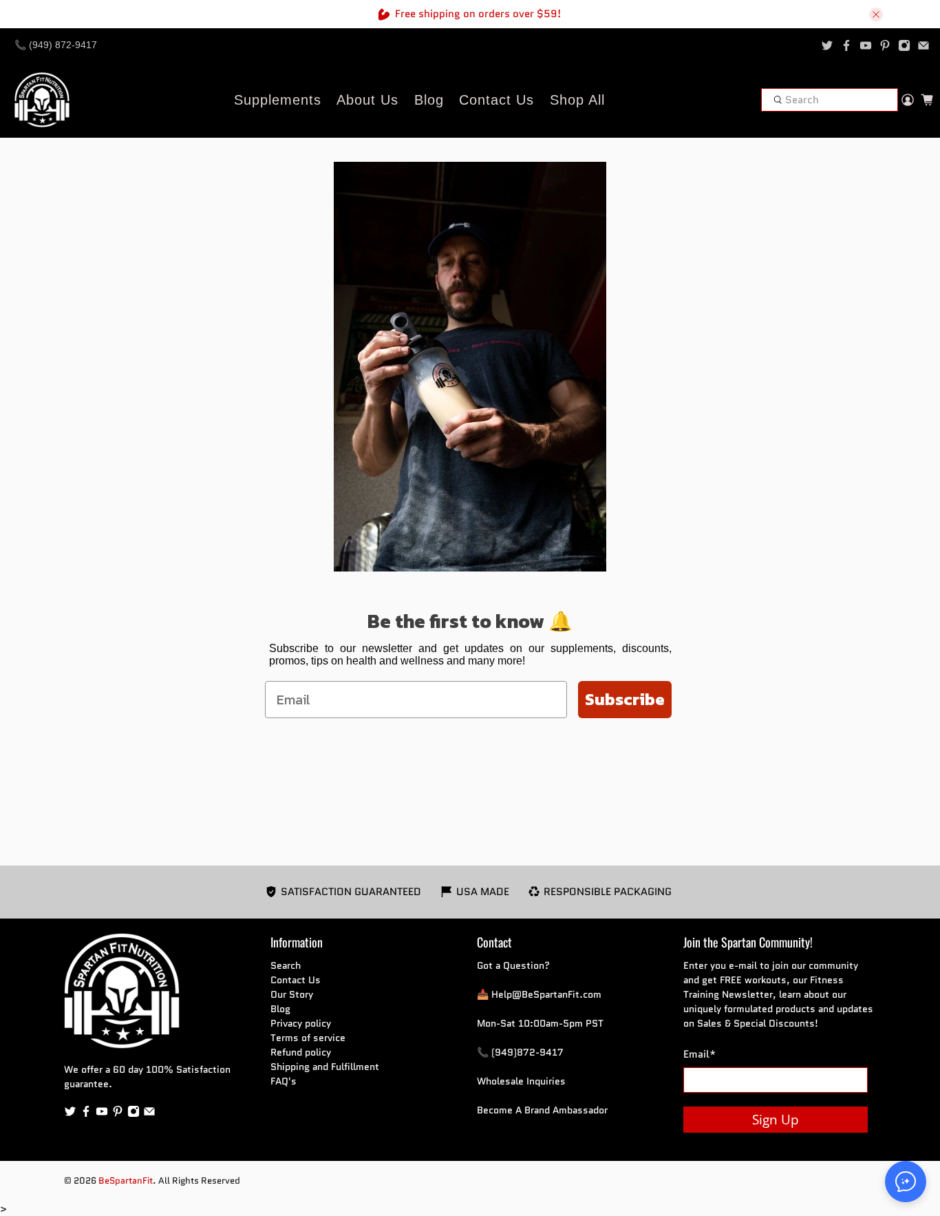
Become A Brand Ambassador (542, 1110)
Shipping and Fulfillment (324, 1066)
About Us (367, 99)
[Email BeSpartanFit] (923, 45)
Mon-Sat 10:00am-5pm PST (540, 1023)
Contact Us (496, 99)
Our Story (291, 994)
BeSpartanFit (125, 1181)
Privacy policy (300, 1023)
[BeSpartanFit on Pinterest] (885, 45)
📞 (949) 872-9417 (55, 44)
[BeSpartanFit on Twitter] (827, 45)
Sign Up (775, 1119)
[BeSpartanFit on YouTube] (865, 45)
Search (285, 965)
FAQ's (283, 1081)
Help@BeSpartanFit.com (546, 994)
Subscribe (625, 699)
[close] (876, 14)
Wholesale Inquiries (521, 1081)
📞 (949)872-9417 (520, 1052)
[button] (905, 1181)
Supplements (277, 99)
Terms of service (307, 1038)
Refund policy (300, 1052)
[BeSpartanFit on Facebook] (846, 45)
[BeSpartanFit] (42, 99)
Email (699, 1054)
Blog (429, 99)
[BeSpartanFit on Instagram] (904, 45)
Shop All (577, 99)
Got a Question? (513, 965)
